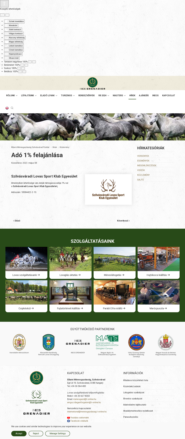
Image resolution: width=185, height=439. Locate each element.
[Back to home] (92, 83)
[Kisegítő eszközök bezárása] (7, 15)
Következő (122, 220)
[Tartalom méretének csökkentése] (30, 61)
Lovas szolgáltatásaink (24, 275)
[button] (12, 107)
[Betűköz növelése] (24, 71)
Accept (19, 433)
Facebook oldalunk (79, 421)
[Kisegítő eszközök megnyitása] (4, 3)
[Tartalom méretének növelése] (34, 61)
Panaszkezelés (130, 417)
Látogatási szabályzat (133, 392)
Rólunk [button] (10, 95)
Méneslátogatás (112, 275)
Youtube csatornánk (79, 417)
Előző (17, 220)
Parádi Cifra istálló (112, 308)
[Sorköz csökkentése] (19, 68)
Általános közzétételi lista (135, 380)
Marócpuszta (157, 308)
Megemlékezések (146, 165)
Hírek (132, 95)
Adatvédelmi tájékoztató (134, 404)
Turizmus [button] (66, 95)
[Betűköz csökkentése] (20, 71)
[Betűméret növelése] (26, 65)
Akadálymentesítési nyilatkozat (138, 411)
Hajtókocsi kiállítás (157, 275)
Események (143, 160)
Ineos (155, 95)
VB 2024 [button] (102, 95)
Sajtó (140, 179)
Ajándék (144, 95)
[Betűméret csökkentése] (22, 65)
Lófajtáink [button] (27, 95)
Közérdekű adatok (132, 386)
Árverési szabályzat (132, 398)
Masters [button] (118, 95)
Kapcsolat (168, 95)
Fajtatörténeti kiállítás (68, 308)
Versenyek (143, 156)
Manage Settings (58, 433)
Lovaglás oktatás (69, 275)
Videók (141, 170)
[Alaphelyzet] (2, 15)
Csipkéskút (25, 308)
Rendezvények (86, 95)
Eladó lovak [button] (47, 95)
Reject (36, 433)
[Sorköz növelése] (23, 68)
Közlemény (143, 175)
